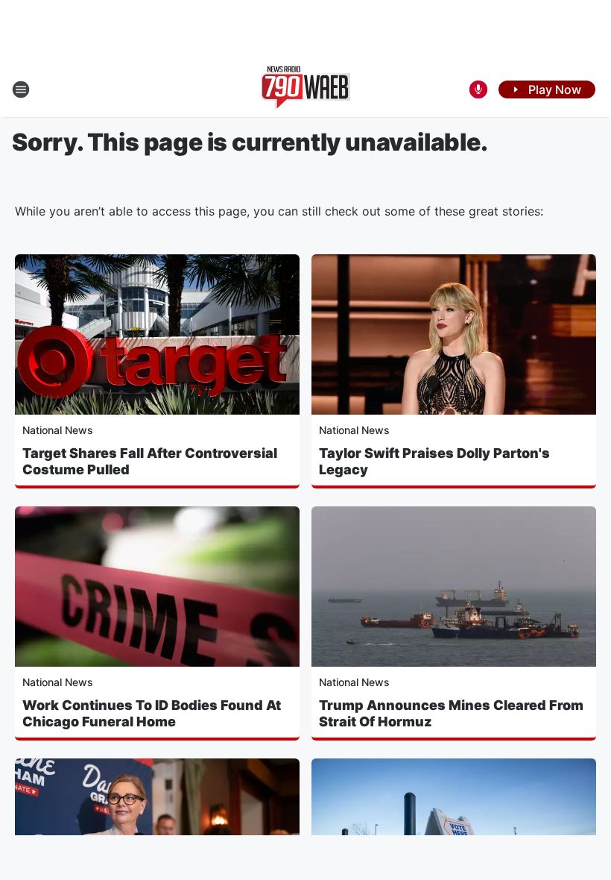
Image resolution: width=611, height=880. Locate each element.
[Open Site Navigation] (21, 89)
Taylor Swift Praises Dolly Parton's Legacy (434, 461)
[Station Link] (305, 89)
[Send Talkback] (478, 89)
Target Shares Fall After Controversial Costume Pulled (149, 461)
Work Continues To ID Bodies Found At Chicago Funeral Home (151, 713)
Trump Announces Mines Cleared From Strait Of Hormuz (451, 713)
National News (57, 430)
